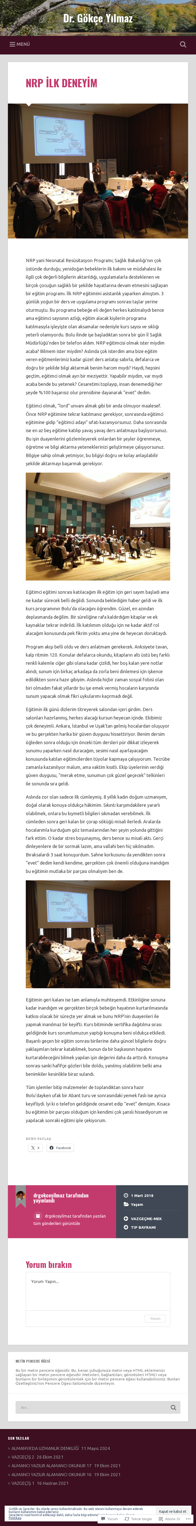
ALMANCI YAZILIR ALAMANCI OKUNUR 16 (51, 1474)
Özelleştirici (27, 1383)
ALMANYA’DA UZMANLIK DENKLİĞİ (45, 1448)
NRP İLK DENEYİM (61, 82)
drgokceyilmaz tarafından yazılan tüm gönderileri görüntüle (69, 1220)
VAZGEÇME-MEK (146, 1219)
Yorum (155, 1318)
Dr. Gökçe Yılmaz (98, 17)
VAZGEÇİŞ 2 (22, 1456)
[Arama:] (98, 1407)
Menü (23, 44)
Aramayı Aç (182, 44)
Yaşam (137, 1204)
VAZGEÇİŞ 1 (22, 1483)
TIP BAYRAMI (143, 1227)
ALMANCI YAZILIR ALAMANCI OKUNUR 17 (51, 1465)
